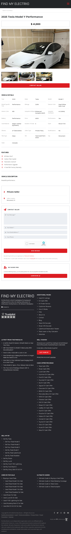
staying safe (32, 258)
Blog (40, 320)
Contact (41, 317)
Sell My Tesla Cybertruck (13, 453)
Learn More (35, 276)
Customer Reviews (45, 306)
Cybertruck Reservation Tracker (49, 329)
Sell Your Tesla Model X (12, 447)
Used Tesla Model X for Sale (14, 486)
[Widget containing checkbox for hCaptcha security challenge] (35, 243)
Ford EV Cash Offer (45, 377)
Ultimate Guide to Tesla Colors (48, 484)
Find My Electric (5, 300)
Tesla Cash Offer (44, 366)
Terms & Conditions (24, 515)
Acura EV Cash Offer (45, 427)
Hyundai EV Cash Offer (46, 380)
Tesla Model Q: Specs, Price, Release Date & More (18, 365)
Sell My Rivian (7, 458)
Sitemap (11, 517)
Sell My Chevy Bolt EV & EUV (12, 469)
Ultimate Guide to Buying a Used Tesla (51, 478)
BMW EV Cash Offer (45, 391)
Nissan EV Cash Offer (45, 405)
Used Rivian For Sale (9, 495)
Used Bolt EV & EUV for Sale (12, 506)
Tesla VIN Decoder (45, 323)
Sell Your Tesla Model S (12, 442)
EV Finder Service (44, 304)
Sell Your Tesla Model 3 (12, 444)
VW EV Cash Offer (45, 402)
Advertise (42, 334)
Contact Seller (35, 85)
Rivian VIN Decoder (45, 326)
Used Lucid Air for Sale (10, 498)
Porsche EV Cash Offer (46, 413)
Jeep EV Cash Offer (45, 430)
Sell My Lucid (7, 461)
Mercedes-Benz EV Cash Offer (49, 394)
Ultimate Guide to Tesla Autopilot (49, 486)
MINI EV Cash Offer (45, 397)
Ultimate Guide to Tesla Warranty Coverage (53, 481)
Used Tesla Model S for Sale (14, 481)
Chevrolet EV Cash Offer (46, 388)
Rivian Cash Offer (44, 369)
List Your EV (43, 352)
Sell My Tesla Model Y (12, 450)
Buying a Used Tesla (9, 478)
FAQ (40, 312)
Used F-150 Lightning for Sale (12, 500)
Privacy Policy (35, 515)
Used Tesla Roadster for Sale (14, 492)
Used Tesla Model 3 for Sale (14, 484)
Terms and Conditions (29, 256)
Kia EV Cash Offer (44, 383)
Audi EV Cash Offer (45, 411)
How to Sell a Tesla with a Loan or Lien (15, 353)
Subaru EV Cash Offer (46, 416)
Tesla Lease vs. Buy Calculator (48, 331)
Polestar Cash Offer (45, 399)
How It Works (43, 309)
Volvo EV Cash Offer (45, 424)
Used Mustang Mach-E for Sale (13, 503)
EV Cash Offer (43, 301)
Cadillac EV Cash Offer (46, 408)
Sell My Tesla (7, 439)
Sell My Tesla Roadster (12, 455)
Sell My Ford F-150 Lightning (12, 464)
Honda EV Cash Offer (46, 419)
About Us (42, 315)
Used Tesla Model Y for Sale (14, 489)
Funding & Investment (7, 515)
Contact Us (6, 307)
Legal (16, 515)
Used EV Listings (44, 298)
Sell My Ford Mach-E (10, 467)
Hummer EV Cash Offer (46, 374)
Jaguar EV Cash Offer (46, 385)
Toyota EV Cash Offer (46, 422)
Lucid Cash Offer (44, 372)
